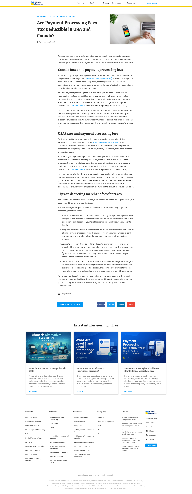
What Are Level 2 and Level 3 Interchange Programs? (90, 369)
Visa (48, 486)
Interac (100, 483)
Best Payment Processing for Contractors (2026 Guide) (131, 449)
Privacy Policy (109, 475)
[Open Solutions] (99, 3)
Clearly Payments (77, 105)
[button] (101, 304)
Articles (124, 412)
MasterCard (97, 486)
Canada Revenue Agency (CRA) (98, 78)
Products (29, 412)
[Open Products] (85, 3)
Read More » (33, 391)
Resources (77, 412)
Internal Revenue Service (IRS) (105, 142)
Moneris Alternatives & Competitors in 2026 (47, 369)
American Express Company (131, 486)
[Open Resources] (122, 3)
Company (101, 412)
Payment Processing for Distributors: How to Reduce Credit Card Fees (142, 369)
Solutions (53, 412)
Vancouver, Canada (69, 480)
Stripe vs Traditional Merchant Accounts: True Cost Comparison (131, 440)
